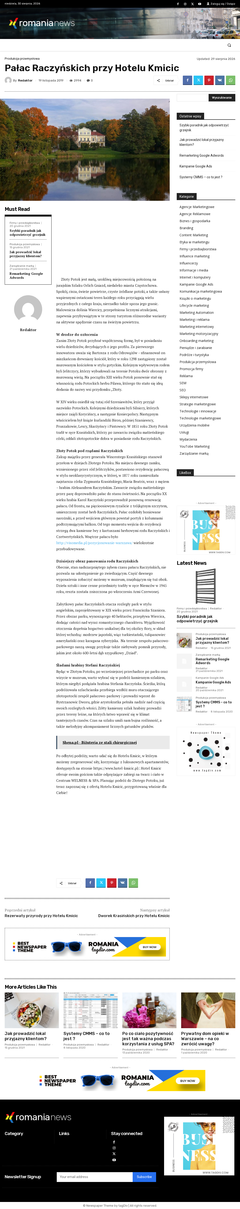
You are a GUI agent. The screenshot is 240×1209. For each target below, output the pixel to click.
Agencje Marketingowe (197, 207)
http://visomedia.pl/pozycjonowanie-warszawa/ (94, 542)
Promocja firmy (191, 369)
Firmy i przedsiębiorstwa (25, 223)
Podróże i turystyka (194, 355)
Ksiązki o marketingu (195, 298)
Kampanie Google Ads (196, 166)
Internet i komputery (195, 277)
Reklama (186, 376)
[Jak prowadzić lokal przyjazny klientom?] (184, 640)
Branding (186, 228)
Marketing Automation (197, 312)
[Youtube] (199, 4)
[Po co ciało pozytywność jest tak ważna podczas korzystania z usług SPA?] (149, 1010)
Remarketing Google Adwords (26, 275)
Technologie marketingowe (200, 418)
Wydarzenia (188, 439)
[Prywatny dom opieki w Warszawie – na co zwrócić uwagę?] (208, 1010)
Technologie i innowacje (198, 411)
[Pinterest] (209, 80)
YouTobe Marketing (195, 446)
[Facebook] (177, 4)
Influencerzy (189, 263)
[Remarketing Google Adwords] (184, 661)
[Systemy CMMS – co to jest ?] (184, 704)
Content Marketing (194, 235)
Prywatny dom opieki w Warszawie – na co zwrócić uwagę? (205, 1038)
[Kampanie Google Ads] (184, 684)
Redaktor (25, 80)
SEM (183, 383)
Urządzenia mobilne (195, 425)
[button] (229, 45)
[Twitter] (192, 4)
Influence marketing (195, 256)
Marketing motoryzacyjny (199, 333)
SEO (183, 390)
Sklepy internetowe (194, 397)
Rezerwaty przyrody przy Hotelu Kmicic (41, 916)
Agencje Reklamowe (195, 214)
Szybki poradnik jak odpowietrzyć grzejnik (27, 232)
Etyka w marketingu (194, 242)
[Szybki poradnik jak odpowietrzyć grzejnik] (206, 586)
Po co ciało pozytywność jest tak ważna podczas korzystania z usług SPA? (148, 1038)
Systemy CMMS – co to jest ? (201, 177)
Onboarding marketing (197, 340)
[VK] (220, 80)
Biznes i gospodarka (195, 221)
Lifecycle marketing (194, 305)
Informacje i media (194, 270)
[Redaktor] (9, 80)
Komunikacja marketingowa (201, 291)
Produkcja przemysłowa (22, 58)
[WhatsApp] (230, 80)
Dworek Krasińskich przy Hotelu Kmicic (134, 916)
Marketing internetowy (197, 326)
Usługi (184, 432)
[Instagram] (185, 4)
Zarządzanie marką (22, 266)
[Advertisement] (113, 241)
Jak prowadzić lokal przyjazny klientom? (26, 254)
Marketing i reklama (195, 319)
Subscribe (144, 1177)
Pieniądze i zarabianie (196, 347)
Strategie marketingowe (198, 404)
